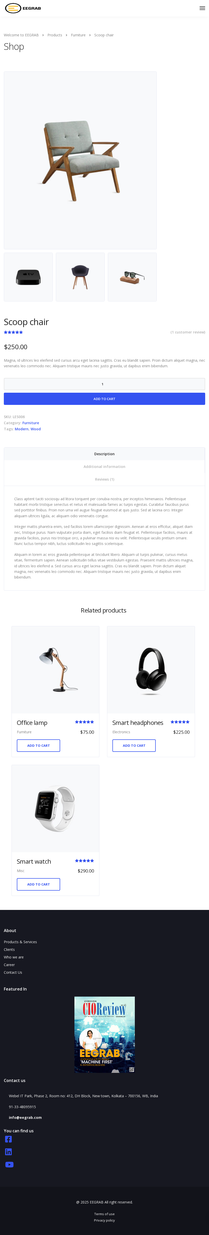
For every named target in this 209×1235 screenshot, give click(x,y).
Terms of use (104, 1214)
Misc (20, 870)
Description (104, 453)
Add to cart (104, 399)
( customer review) (188, 332)
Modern (22, 428)
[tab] (104, 454)
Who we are (14, 957)
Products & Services (20, 941)
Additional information (104, 466)
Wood (36, 428)
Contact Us (13, 972)
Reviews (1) (104, 479)
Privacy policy (104, 1220)
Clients (9, 949)
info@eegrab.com (25, 1117)
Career (9, 964)
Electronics (121, 731)
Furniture (30, 422)
